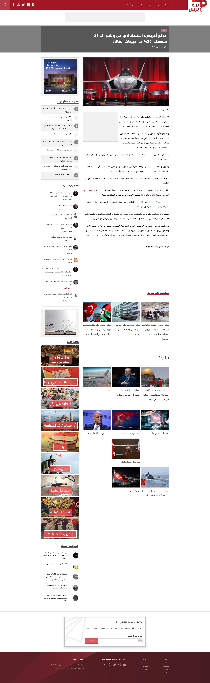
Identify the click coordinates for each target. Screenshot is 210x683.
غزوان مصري (67, 199)
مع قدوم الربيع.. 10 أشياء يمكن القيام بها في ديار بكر (56, 586)
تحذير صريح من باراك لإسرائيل (99, 433)
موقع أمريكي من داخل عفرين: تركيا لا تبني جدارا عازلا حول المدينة (128, 329)
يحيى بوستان (67, 240)
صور (112, 4)
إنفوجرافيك (131, 4)
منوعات (120, 4)
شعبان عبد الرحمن (65, 208)
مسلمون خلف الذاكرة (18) (63, 174)
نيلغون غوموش (66, 262)
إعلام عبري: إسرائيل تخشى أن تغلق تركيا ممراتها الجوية (58, 167)
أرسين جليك (67, 218)
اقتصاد (174, 4)
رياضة (157, 4)
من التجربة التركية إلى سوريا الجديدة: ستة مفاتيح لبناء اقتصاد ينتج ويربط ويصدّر (57, 270)
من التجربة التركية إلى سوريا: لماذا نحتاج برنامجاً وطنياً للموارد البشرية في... (58, 194)
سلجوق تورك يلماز (65, 300)
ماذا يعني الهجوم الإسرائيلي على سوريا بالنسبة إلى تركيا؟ (57, 143)
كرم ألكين (68, 253)
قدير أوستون (67, 231)
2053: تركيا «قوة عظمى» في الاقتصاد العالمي (58, 118)
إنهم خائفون (135, 490)
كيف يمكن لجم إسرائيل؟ (130, 462)
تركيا (153, 122)
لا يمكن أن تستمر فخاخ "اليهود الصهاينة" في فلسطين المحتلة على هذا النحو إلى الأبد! (156, 394)
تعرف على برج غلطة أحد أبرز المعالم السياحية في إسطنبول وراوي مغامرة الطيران (55, 555)
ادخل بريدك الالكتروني (135, 636)
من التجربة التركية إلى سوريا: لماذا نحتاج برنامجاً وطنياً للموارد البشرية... (58, 126)
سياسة (183, 4)
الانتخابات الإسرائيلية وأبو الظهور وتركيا (58, 259)
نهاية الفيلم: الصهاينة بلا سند (61, 214)
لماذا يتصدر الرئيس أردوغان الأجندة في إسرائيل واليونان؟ (58, 159)
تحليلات (166, 4)
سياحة (149, 4)
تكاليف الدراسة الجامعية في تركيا (56, 563)
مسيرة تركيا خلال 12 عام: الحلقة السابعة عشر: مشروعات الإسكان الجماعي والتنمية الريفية (56, 576)
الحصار (108, 390)
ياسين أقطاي (67, 288)
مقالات (141, 4)
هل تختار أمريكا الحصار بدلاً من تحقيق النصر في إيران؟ (57, 109)
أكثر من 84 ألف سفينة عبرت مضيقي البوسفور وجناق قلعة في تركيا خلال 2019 (55, 598)
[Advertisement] (100, 125)
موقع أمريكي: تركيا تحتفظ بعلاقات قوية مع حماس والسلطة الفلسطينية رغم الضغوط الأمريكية (97, 329)
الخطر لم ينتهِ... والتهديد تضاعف (127, 433)
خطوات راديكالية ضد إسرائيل (62, 133)
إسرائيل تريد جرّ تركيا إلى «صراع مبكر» (59, 149)
